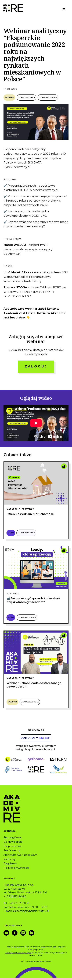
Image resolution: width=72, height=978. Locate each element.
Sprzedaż (28, 509)
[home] (13, 8)
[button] (64, 9)
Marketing (13, 509)
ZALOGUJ (36, 366)
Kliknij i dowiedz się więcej (18, 952)
